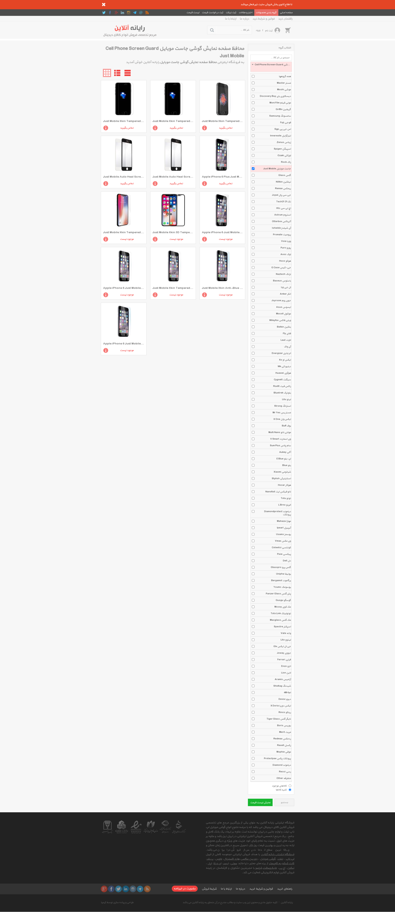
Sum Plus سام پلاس (280, 445)
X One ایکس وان (282, 419)
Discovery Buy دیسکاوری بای (275, 96)
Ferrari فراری (284, 659)
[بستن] (104, 4)
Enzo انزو (286, 666)
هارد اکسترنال (231, 859)
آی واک (287, 347)
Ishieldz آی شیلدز (281, 228)
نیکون (290, 868)
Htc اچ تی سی (283, 208)
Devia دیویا (285, 699)
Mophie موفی (283, 752)
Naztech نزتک (283, 274)
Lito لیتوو (286, 640)
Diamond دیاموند (282, 765)
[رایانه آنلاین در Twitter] (104, 12)
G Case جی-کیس (281, 267)
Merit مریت (285, 732)
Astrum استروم (282, 215)
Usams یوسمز (283, 534)
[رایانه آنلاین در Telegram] (135, 12)
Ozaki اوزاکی (284, 155)
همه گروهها (285, 76)
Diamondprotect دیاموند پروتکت (277, 513)
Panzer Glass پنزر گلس (278, 594)
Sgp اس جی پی (282, 129)
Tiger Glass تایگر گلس (279, 719)
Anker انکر (285, 294)
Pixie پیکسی (284, 554)
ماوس (218, 859)
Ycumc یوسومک (282, 587)
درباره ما (244, 19)
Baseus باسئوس (282, 281)
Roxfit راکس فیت (282, 386)
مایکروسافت (270, 868)
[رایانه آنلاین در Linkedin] (122, 12)
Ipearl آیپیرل (284, 528)
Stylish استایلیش (281, 478)
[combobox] (271, 67)
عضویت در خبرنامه (185, 888)
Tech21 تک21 (283, 202)
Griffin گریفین (283, 109)
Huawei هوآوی (283, 373)
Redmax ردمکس (282, 739)
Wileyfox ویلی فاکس (280, 320)
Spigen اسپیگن (282, 149)
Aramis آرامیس (283, 679)
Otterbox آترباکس (281, 221)
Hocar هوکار (284, 485)
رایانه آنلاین (287, 902)
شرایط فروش (209, 889)
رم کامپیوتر (275, 863)
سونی (233, 863)
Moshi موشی (284, 89)
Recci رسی (285, 772)
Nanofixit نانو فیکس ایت (278, 492)
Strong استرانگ (282, 406)
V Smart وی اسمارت (280, 439)
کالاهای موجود (279, 785)
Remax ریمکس (283, 188)
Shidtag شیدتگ (282, 686)
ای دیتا (217, 863)
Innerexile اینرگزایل (280, 136)
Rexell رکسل (284, 745)
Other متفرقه (283, 778)
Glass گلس (284, 175)
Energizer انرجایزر (281, 353)
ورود (258, 30)
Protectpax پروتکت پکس (277, 758)
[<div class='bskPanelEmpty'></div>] (287, 30)
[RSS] (147, 12)
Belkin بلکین (284, 327)
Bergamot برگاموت (281, 580)
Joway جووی (284, 653)
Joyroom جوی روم (281, 300)
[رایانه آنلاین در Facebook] (110, 12)
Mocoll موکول (283, 314)
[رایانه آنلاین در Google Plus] (116, 12)
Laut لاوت (286, 340)
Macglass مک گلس (280, 620)
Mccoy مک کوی (282, 607)
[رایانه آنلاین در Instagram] (128, 12)
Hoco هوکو (285, 261)
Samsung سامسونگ (280, 116)
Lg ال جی (286, 287)
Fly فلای (287, 333)
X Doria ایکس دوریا (281, 706)
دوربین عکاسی (248, 859)
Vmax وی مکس (283, 541)
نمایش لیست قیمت (260, 802)
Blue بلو (286, 465)
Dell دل (287, 561)
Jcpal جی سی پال (281, 195)
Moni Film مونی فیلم (280, 103)
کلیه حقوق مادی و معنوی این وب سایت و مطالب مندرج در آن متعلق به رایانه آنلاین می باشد (229, 902)
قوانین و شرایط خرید (264, 19)
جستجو (284, 802)
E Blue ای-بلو (283, 459)
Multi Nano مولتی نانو (279, 432)
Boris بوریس (284, 725)
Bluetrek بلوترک (282, 393)
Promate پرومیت (282, 234)
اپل (210, 863)
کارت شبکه (288, 863)
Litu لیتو (286, 399)
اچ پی (282, 868)
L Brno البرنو (284, 505)
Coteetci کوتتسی (281, 547)
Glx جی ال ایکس (282, 646)
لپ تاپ (290, 859)
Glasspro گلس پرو (281, 567)
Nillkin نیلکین (283, 182)
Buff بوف (286, 426)
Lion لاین (286, 673)
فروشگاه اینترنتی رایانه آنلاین (277, 854)
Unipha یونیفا (283, 574)
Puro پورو (286, 248)
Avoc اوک (285, 254)
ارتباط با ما (230, 19)
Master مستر (284, 83)
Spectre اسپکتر (282, 627)
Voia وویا (286, 241)
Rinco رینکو (285, 712)
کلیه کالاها (281, 789)
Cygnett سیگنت (282, 380)
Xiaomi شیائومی (282, 472)
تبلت (280, 859)
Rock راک (286, 162)
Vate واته (286, 633)
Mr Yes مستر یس (282, 412)
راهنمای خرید (285, 19)
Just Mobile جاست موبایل (277, 169)
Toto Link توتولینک (281, 613)
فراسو (258, 868)
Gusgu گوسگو (283, 600)
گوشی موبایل (268, 859)
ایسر (226, 863)
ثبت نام (269, 31)
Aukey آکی (285, 452)
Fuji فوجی (285, 122)
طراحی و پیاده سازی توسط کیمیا (117, 902)
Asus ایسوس (283, 307)
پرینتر (210, 859)
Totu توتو (286, 498)
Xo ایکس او (285, 360)
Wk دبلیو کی (284, 366)
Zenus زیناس (284, 142)
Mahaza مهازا (284, 521)
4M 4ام (287, 692)
